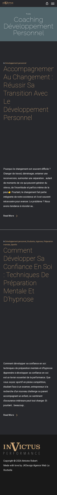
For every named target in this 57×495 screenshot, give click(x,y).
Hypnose (39, 241)
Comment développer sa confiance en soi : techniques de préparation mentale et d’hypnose (27, 274)
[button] (52, 3)
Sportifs (14, 245)
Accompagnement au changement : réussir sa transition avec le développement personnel (30, 93)
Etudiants (31, 241)
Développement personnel (15, 63)
